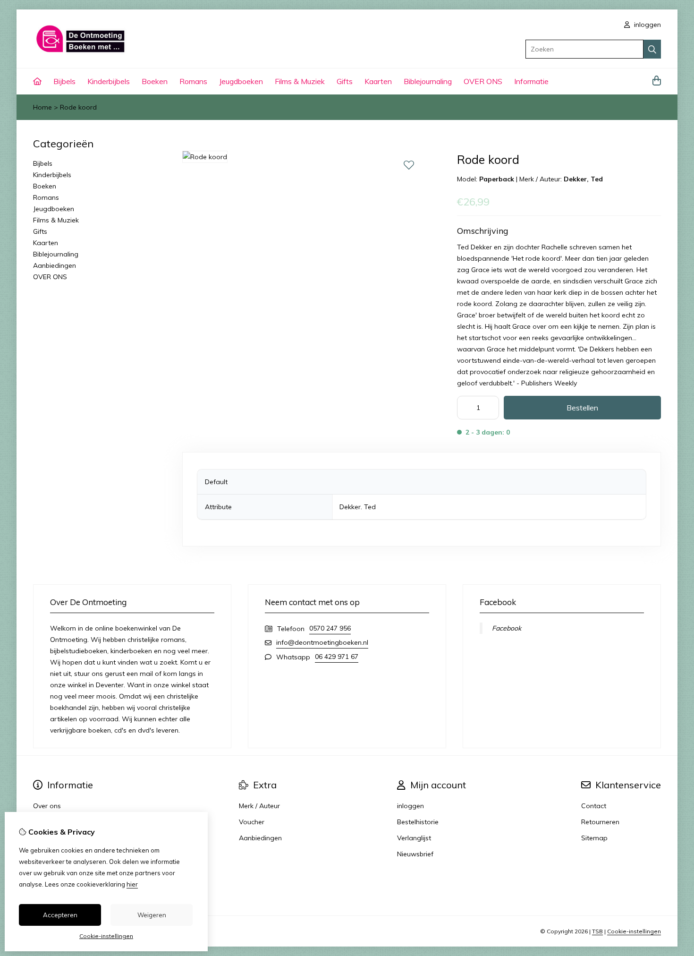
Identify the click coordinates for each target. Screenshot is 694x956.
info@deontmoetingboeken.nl (322, 642)
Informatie (531, 81)
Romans (193, 81)
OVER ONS (483, 81)
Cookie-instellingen (634, 931)
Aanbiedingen (54, 265)
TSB (597, 931)
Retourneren (600, 822)
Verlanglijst (414, 838)
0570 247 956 (330, 628)
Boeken (155, 81)
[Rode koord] (205, 157)
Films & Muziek (300, 81)
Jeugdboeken (241, 81)
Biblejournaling (428, 81)
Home (42, 107)
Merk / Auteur (259, 806)
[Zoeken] (652, 49)
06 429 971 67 (336, 656)
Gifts (345, 81)
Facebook (506, 628)
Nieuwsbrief (415, 854)
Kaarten (378, 81)
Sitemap (594, 838)
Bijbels (64, 81)
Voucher (251, 822)
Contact (593, 806)
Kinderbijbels (108, 81)
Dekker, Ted (583, 179)
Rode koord (78, 107)
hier (132, 884)
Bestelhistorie (418, 822)
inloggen (646, 24)
